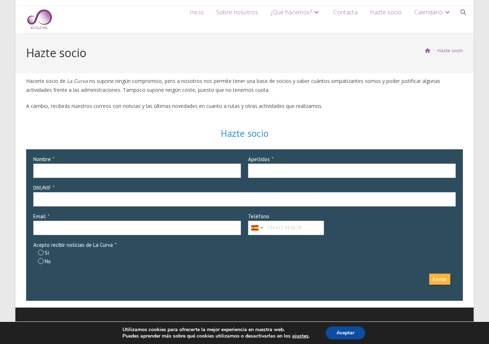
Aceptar (345, 332)
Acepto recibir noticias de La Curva (73, 244)
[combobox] (256, 228)
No (48, 261)
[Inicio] (427, 50)
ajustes (300, 336)
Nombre (42, 159)
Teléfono (258, 216)
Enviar (440, 279)
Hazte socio (450, 50)
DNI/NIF (42, 187)
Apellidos (259, 159)
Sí (47, 252)
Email (39, 216)
